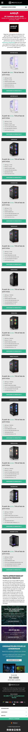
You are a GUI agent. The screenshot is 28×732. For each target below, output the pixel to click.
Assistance (4, 712)
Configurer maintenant (13, 621)
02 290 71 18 (8, 696)
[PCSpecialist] (15, 3)
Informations (5, 708)
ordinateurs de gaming (8, 42)
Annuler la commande (14, 718)
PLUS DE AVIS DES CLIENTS (14, 677)
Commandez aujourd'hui (13, 660)
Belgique (15, 723)
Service (3, 715)
